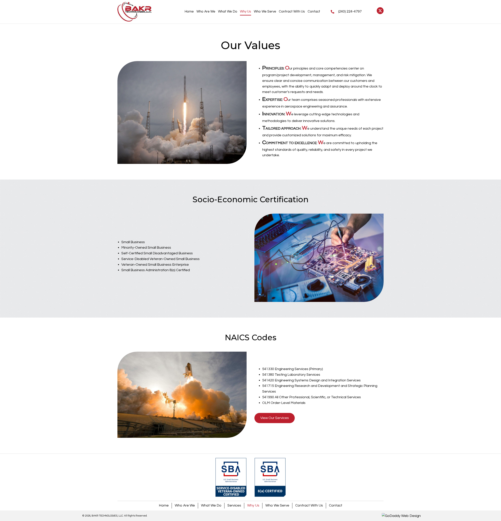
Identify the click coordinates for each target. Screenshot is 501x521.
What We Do (211, 505)
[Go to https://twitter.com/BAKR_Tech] (380, 10)
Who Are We (185, 505)
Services (234, 505)
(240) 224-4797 (350, 11)
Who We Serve (277, 505)
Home (164, 505)
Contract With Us (309, 505)
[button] (274, 418)
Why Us (253, 505)
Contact (335, 505)
